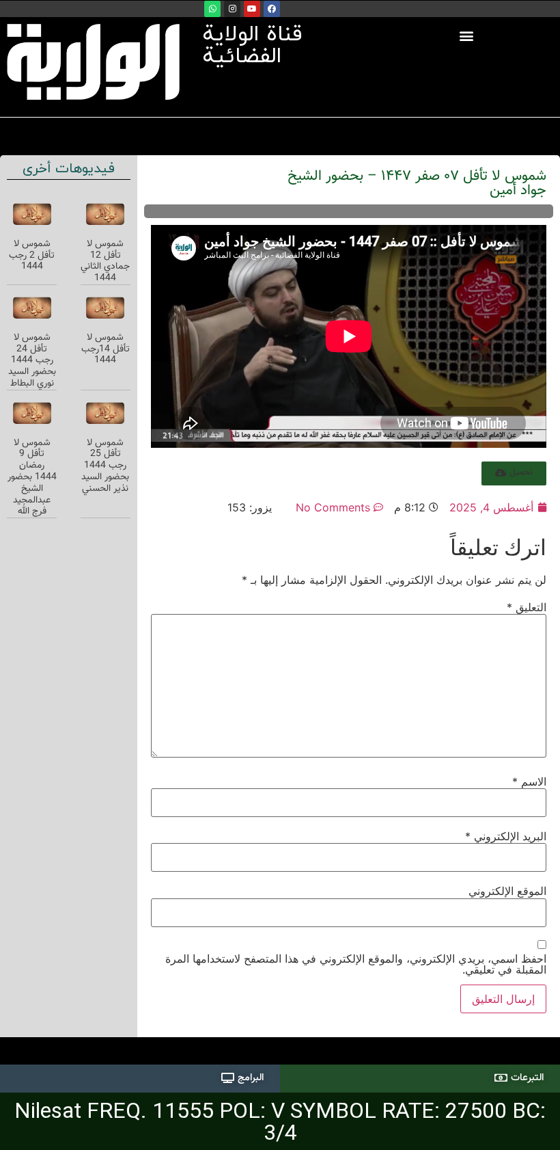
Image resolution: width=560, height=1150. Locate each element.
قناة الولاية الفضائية (252, 45)
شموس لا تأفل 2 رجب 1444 (32, 256)
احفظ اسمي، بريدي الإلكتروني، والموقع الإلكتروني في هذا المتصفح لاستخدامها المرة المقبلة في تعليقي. (355, 964)
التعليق (526, 607)
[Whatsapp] (212, 9)
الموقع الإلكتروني (507, 890)
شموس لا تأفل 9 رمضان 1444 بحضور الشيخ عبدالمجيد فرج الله (32, 478)
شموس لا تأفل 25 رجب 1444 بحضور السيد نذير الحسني (105, 466)
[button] (467, 35)
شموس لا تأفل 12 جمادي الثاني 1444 (105, 261)
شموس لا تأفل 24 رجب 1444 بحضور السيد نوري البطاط (32, 360)
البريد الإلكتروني (505, 836)
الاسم (529, 781)
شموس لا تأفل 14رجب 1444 (105, 349)
